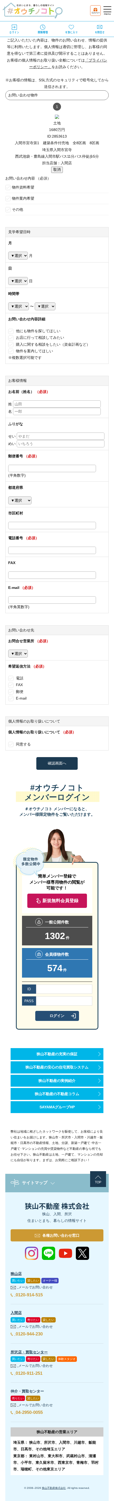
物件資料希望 (23, 187)
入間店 (16, 1313)
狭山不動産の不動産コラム (57, 1094)
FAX (19, 685)
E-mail (21, 698)
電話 (19, 678)
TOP (98, 1182)
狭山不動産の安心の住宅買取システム (57, 1067)
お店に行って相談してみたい (39, 337)
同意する (23, 744)
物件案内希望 (23, 198)
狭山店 (16, 1274)
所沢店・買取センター (29, 1352)
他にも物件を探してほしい (37, 331)
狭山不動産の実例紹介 (57, 1080)
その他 (17, 209)
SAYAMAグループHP (57, 1107)
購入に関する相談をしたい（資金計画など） (52, 344)
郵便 (19, 691)
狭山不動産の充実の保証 (57, 1054)
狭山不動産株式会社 (54, 1487)
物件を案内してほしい (34, 351)
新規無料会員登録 (60, 900)
